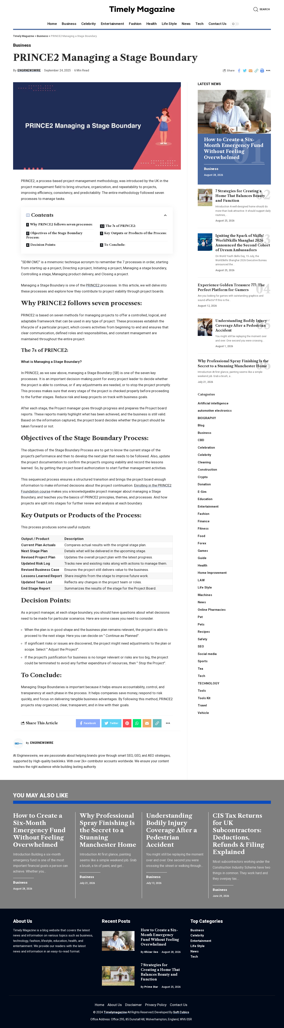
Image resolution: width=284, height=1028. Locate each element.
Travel (202, 705)
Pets (201, 624)
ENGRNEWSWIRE (29, 70)
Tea (200, 669)
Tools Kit (204, 698)
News (202, 602)
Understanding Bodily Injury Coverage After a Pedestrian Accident (241, 325)
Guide (202, 558)
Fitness (203, 528)
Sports (202, 661)
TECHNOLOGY (208, 683)
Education (205, 499)
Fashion (203, 514)
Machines (205, 595)
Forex (202, 543)
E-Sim (202, 492)
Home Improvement (212, 573)
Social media (207, 654)
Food (201, 536)
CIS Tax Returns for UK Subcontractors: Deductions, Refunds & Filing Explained (238, 833)
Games (203, 551)
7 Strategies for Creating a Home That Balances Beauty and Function (240, 196)
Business (22, 45)
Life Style (205, 587)
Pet (200, 617)
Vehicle (203, 713)
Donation (204, 484)
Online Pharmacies (212, 610)
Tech (201, 676)
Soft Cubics (181, 1012)
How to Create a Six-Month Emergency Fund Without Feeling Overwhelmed (233, 148)
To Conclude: (115, 245)
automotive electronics (215, 410)
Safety (202, 639)
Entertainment (208, 506)
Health (202, 565)
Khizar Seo (151, 952)
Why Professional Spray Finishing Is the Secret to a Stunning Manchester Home (108, 830)
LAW (201, 580)
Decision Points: (43, 245)
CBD (201, 440)
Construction (207, 469)
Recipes (204, 632)
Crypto (203, 477)
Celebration (206, 447)
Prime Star (151, 986)
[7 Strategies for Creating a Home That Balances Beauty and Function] (205, 197)
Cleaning (204, 462)
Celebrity (204, 455)
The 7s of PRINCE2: (120, 226)
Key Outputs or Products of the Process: (135, 233)
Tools (202, 691)
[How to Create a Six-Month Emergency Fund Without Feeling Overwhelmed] (234, 112)
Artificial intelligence (213, 403)
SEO (201, 646)
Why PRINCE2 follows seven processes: (61, 224)
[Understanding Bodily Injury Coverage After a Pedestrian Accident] (205, 327)
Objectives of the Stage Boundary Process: (54, 235)
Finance (204, 521)
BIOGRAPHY (207, 418)
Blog (201, 425)
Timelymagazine (115, 1012)
